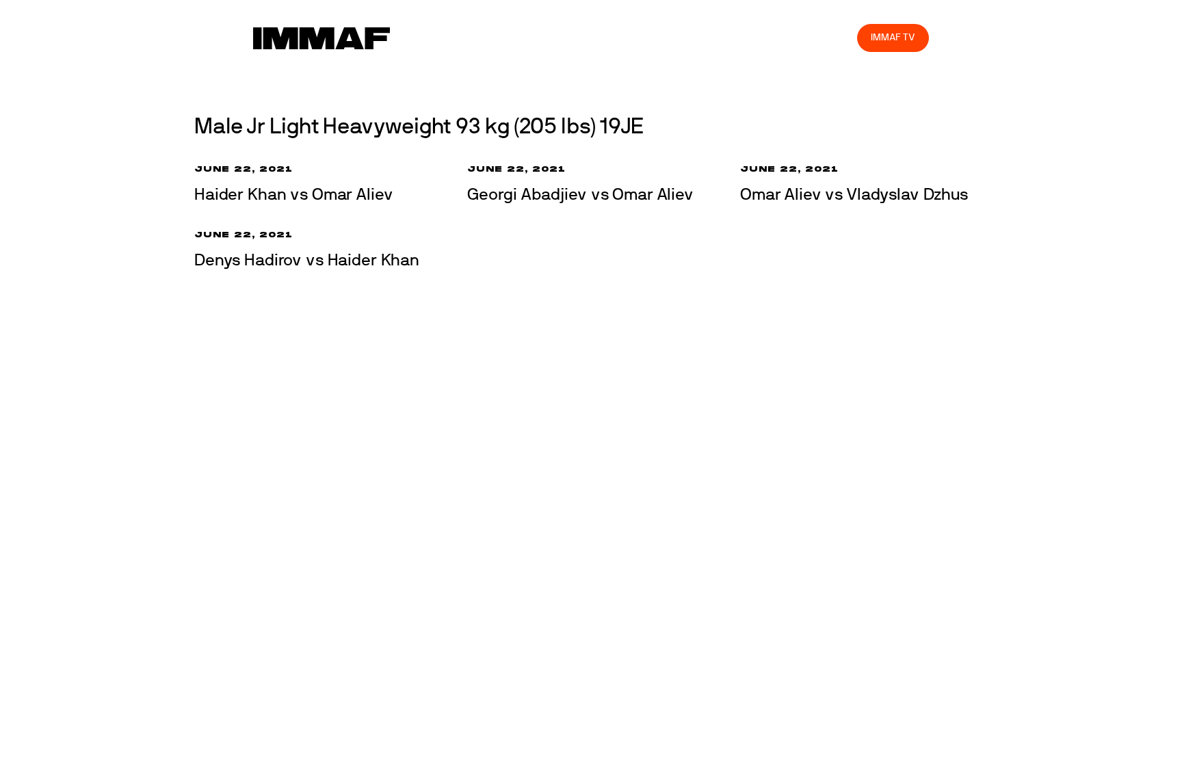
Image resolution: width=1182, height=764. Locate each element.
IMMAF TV (893, 37)
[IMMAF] (321, 38)
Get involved (605, 37)
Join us (669, 37)
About (543, 37)
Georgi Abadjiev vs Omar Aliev (580, 195)
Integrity (782, 37)
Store (834, 37)
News (445, 37)
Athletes (724, 37)
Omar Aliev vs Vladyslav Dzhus (854, 195)
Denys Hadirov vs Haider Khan (306, 260)
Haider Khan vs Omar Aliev (293, 195)
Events (494, 37)
